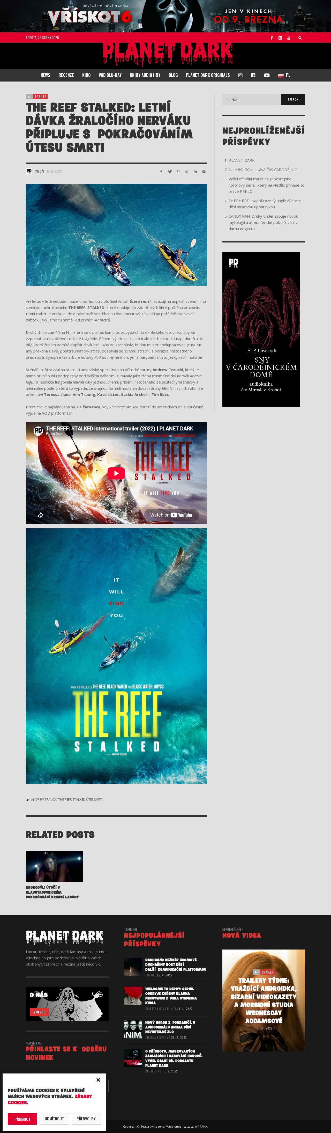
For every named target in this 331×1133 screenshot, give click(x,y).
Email (91, 560)
